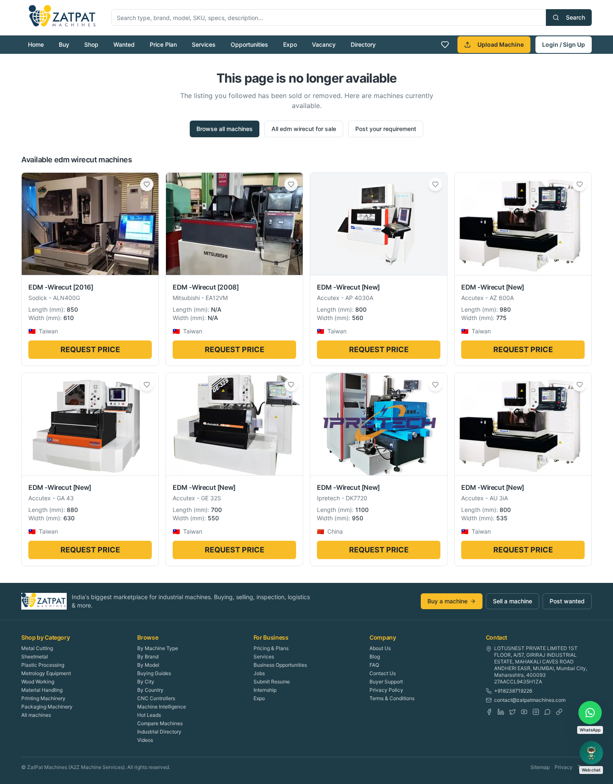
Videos (145, 740)
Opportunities (249, 44)
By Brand (147, 656)
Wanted (124, 44)
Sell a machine (512, 601)
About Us (380, 648)
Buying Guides (154, 673)
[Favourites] (444, 44)
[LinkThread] (559, 711)
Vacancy (324, 44)
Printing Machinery (43, 698)
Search (575, 17)
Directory (363, 44)
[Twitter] (512, 711)
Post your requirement (385, 128)
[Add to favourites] (146, 184)
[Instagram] (536, 711)
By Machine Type (157, 648)
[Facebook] (489, 711)
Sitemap (540, 767)
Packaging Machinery (47, 706)
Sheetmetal (34, 656)
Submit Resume (272, 681)
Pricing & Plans (271, 648)
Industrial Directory (159, 732)
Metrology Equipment (46, 673)
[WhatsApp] (547, 711)
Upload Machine (500, 44)
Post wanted (567, 601)
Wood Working (37, 681)
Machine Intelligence (161, 706)
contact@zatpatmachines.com (529, 700)
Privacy (564, 767)
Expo (290, 44)
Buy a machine (447, 601)
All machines (36, 715)
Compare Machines (160, 723)
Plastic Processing (42, 665)
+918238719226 (513, 691)
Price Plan (163, 44)
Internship (265, 690)
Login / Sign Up (563, 44)
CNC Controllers (156, 698)
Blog (374, 656)
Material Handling (42, 690)
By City (145, 681)
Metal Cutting (37, 648)
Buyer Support (386, 681)
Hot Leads (149, 715)
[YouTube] (524, 711)
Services (204, 44)
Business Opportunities (280, 665)
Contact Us (382, 673)
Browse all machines (224, 128)
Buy (64, 44)
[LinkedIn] (500, 711)
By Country (150, 690)
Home (36, 44)
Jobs (259, 673)
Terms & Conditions (392, 698)
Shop (91, 44)
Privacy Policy (386, 690)
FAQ (374, 665)
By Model (148, 665)
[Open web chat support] (591, 752)
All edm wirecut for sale (303, 128)
